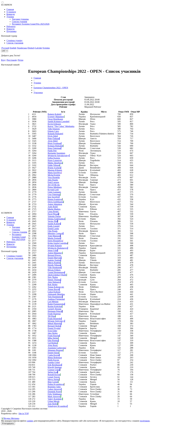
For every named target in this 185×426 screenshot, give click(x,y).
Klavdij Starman (55, 367)
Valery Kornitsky (55, 399)
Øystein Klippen (55, 245)
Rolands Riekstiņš (55, 133)
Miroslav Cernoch (55, 233)
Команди (11, 14)
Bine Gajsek (53, 382)
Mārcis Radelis (54, 262)
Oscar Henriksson (55, 119)
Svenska (46, 48)
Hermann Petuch (55, 311)
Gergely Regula (54, 309)
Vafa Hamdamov (55, 297)
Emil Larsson (53, 182)
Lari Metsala (53, 301)
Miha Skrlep (53, 338)
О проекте (11, 12)
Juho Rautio (53, 180)
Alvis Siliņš (53, 141)
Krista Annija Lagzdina (58, 243)
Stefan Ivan (52, 372)
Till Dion (51, 316)
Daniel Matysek (54, 258)
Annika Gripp (54, 362)
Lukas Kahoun (54, 292)
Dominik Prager (54, 391)
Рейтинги (11, 26)
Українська (22, 48)
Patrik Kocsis (53, 360)
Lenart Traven (54, 377)
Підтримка (11, 31)
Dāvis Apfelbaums (56, 202)
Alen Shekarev (54, 282)
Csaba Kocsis (53, 355)
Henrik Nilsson (54, 265)
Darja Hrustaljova (55, 241)
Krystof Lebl (53, 189)
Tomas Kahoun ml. (56, 287)
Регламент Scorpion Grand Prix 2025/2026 (30, 24)
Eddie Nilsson (54, 165)
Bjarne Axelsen (54, 168)
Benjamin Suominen (56, 153)
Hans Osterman (54, 148)
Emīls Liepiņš (53, 226)
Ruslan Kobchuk (55, 306)
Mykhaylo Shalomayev (58, 248)
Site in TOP (24, 413)
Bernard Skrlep (54, 326)
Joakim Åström (54, 260)
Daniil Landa (53, 228)
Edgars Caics (53, 131)
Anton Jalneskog (55, 204)
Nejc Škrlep (53, 277)
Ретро (20, 60)
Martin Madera (54, 209)
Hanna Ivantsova (55, 199)
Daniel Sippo (53, 353)
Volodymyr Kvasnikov (57, 406)
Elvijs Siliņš (53, 136)
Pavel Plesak (53, 214)
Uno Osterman (54, 194)
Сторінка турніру (14, 40)
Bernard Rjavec (54, 255)
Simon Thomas (54, 280)
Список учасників (15, 43)
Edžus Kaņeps (54, 158)
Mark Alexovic (54, 396)
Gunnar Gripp (54, 370)
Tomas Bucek (53, 289)
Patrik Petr (52, 151)
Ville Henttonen (54, 267)
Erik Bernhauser (55, 365)
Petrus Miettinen (55, 187)
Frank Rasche (53, 335)
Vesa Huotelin (54, 177)
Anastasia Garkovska (57, 348)
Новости (10, 29)
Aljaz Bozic (53, 345)
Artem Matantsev (55, 253)
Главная (10, 9)
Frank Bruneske (54, 318)
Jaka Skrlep (53, 333)
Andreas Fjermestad (56, 299)
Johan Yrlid (53, 250)
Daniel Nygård (54, 328)
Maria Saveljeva (54, 172)
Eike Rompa (53, 340)
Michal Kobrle (54, 175)
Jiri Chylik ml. (54, 185)
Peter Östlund (53, 138)
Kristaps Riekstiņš (55, 146)
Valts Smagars (54, 129)
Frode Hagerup (54, 314)
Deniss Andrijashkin (56, 219)
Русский (5, 48)
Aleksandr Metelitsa (56, 294)
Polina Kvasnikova (56, 384)
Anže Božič (53, 206)
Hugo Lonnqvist (55, 160)
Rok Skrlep (52, 284)
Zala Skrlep (53, 404)
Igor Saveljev (53, 197)
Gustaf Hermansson (56, 272)
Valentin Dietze (54, 216)
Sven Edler (52, 331)
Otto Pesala (52, 231)
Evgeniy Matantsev (56, 116)
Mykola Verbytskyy (56, 321)
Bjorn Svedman (54, 143)
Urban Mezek (53, 401)
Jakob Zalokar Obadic (57, 275)
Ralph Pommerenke (56, 304)
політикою (145, 421)
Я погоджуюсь (8, 423)
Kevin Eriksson (54, 124)
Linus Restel (53, 211)
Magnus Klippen (55, 170)
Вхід (3, 60)
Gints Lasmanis (54, 192)
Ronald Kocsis (54, 374)
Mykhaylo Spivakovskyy (58, 155)
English (13, 48)
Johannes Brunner (55, 350)
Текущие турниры (20, 19)
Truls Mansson (54, 236)
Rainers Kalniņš (54, 114)
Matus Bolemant (55, 357)
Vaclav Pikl (52, 221)
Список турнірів (19, 21)
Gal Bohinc (53, 343)
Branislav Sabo (54, 387)
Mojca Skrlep (53, 379)
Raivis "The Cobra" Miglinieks (61, 126)
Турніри (10, 17)
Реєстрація (12, 60)
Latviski (38, 48)
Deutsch (31, 48)
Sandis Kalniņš (54, 224)
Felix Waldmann (55, 394)
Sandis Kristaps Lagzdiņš (58, 121)
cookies (30, 421)
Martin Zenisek (54, 238)
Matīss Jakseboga (55, 163)
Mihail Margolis (54, 323)
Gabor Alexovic (54, 389)
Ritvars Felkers (54, 270)
